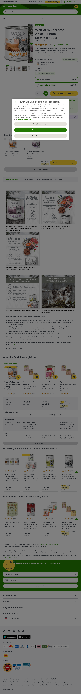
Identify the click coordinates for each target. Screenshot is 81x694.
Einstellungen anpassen (40, 124)
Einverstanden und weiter (40, 130)
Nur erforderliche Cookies (40, 136)
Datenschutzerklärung (24, 119)
